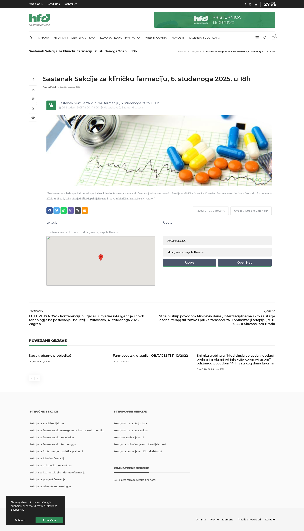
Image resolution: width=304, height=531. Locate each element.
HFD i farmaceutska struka (74, 37)
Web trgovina (156, 37)
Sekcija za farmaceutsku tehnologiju (53, 444)
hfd (30, 361)
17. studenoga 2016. (41, 361)
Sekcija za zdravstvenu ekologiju (50, 486)
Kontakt (70, 4)
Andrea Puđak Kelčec (53, 87)
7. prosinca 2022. (124, 361)
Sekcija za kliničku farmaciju (47, 458)
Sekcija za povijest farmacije (47, 479)
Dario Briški (202, 369)
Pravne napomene (221, 519)
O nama (43, 37)
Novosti (178, 37)
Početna (31, 38)
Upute (189, 262)
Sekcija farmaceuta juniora (130, 423)
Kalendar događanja (205, 37)
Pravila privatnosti (249, 519)
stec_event (196, 51)
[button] (25, 510)
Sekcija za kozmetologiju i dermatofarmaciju (58, 472)
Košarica (54, 4)
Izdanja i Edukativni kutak (120, 37)
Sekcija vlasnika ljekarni (129, 437)
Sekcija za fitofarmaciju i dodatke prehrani (56, 451)
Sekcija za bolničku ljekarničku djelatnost (140, 444)
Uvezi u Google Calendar (251, 210)
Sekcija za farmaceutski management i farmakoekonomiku (67, 430)
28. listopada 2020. (216, 369)
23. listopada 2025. (72, 87)
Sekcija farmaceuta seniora (131, 430)
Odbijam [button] (20, 520)
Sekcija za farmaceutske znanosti (135, 480)
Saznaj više (17, 509)
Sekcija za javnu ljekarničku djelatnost (138, 451)
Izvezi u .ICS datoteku (211, 210)
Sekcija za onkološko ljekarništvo (51, 465)
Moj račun (36, 4)
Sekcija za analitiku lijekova (47, 423)
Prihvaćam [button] (49, 520)
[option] (68, 358)
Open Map (244, 262)
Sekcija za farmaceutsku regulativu (52, 437)
